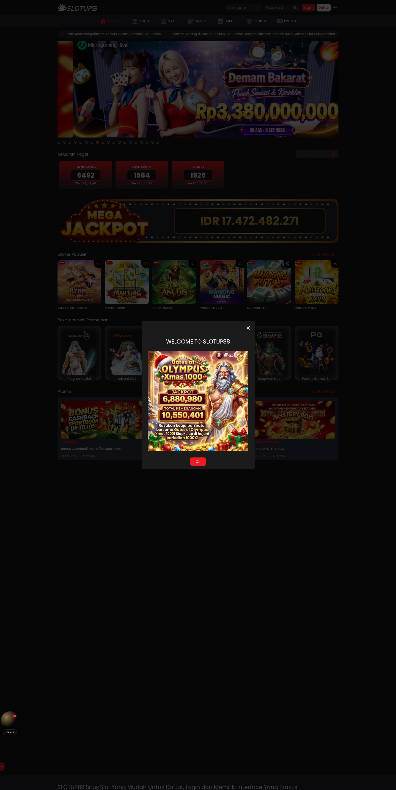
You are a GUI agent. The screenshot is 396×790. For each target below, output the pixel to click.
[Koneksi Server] (10, 720)
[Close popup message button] (248, 328)
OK (198, 461)
